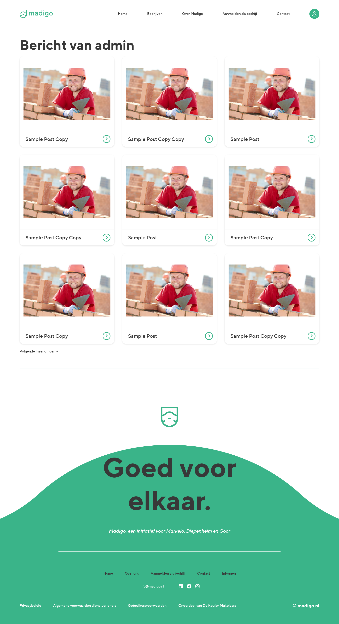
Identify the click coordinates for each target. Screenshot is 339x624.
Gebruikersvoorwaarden (147, 605)
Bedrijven (154, 14)
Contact (283, 14)
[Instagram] (197, 586)
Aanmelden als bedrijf (239, 14)
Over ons (132, 573)
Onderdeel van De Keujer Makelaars (207, 605)
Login (314, 14)
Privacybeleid (30, 605)
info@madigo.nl (151, 586)
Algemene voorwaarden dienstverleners (84, 605)
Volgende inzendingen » (39, 351)
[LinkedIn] (181, 586)
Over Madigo (192, 14)
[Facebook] (189, 586)
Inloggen (229, 573)
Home (123, 14)
